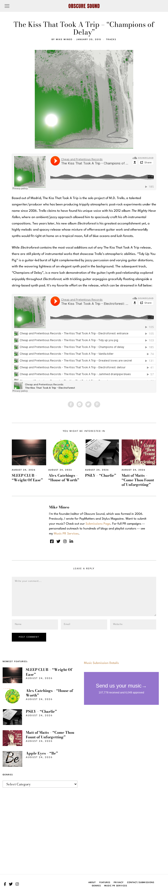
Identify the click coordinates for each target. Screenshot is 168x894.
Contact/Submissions (140, 882)
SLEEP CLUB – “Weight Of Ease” (27, 478)
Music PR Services (115, 886)
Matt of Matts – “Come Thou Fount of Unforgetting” (138, 480)
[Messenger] (80, 404)
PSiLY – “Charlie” (100, 475)
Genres (96, 886)
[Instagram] (65, 541)
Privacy (119, 882)
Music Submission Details (101, 663)
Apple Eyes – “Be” (42, 753)
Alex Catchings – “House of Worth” (63, 478)
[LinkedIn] (71, 541)
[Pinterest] (97, 404)
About (92, 882)
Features (104, 882)
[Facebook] (71, 404)
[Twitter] (88, 404)
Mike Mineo (64, 40)
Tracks (111, 40)
